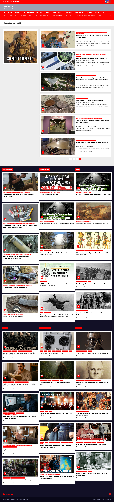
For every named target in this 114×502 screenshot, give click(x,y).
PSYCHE (97, 12)
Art (77, 118)
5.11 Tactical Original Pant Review (13, 317)
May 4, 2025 (80, 355)
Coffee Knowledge (26, 15)
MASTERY (89, 12)
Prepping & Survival (19, 254)
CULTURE (17, 12)
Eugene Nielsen (90, 82)
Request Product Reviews (106, 499)
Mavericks (90, 471)
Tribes (53, 221)
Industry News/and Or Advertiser (86, 15)
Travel (87, 98)
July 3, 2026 (7, 319)
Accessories (79, 54)
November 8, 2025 (8, 482)
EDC (5, 15)
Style (35, 15)
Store (14, 18)
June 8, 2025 (44, 449)
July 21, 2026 (7, 260)
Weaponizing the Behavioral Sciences (10, 414)
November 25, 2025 (45, 417)
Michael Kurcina (90, 60)
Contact (98, 499)
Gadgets (90, 54)
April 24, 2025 (80, 226)
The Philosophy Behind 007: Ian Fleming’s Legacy (92, 353)
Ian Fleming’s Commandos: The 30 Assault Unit (91, 284)
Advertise (7, 18)
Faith (99, 15)
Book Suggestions (88, 32)
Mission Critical (103, 54)
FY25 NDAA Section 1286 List (49, 194)
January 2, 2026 (8, 420)
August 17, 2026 (8, 198)
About (10, 12)
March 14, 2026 (44, 319)
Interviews (39, 12)
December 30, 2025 (45, 386)
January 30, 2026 (8, 388)
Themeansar (25, 499)
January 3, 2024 (81, 102)
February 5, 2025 (81, 317)
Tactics (30, 285)
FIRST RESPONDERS (44, 15)
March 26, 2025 (81, 386)
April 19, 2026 (44, 257)
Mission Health (20, 223)
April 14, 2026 (44, 288)
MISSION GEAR (68, 12)
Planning (22, 445)
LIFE (103, 12)
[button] (110, 15)
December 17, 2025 (8, 453)
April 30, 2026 (44, 226)
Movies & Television (80, 33)
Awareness (78, 98)
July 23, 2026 (7, 229)
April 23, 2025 (80, 257)
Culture (93, 32)
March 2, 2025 (80, 446)
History (47, 12)
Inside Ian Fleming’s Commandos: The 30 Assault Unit (57, 224)
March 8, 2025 (80, 417)
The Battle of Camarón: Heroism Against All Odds (92, 224)
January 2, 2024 (81, 124)
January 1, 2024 (81, 146)
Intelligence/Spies (57, 15)
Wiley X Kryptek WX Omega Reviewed (15, 287)
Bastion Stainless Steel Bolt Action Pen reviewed (91, 58)
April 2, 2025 (80, 286)
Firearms (5, 192)
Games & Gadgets (96, 54)
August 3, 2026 (7, 357)
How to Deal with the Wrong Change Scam (90, 100)
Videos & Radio (14, 15)
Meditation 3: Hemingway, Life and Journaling (91, 444)
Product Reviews (79, 12)
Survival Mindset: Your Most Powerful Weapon (18, 480)
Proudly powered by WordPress (9, 499)
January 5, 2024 (81, 60)
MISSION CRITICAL (57, 12)
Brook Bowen (53, 355)
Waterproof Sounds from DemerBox (51, 353)
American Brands (69, 15)
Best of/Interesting (28, 12)
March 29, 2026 (44, 355)
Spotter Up (8, 6)
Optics (21, 192)
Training (33, 223)
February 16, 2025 (81, 477)
